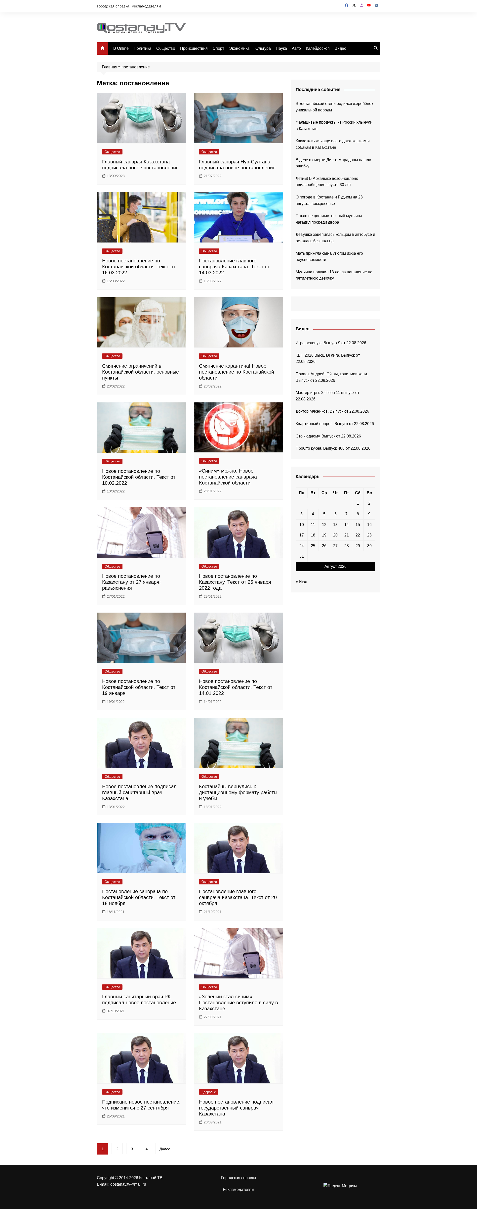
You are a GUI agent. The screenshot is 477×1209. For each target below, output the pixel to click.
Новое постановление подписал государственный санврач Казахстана (236, 1107)
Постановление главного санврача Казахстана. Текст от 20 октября (238, 897)
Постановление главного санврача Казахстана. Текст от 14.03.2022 (234, 266)
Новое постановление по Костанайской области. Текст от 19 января (138, 687)
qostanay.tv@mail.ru (128, 1184)
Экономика (239, 48)
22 (358, 535)
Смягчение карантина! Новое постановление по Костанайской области (236, 372)
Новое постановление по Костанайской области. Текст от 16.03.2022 (138, 266)
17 (301, 535)
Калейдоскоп (318, 48)
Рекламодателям (146, 6)
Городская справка (113, 6)
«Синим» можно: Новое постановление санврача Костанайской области (228, 476)
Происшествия (194, 48)
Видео (340, 48)
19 (324, 535)
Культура (262, 48)
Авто (296, 48)
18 (313, 535)
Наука (281, 48)
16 (369, 525)
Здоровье (208, 1092)
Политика (142, 48)
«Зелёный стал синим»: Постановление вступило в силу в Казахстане (238, 1002)
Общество (165, 48)
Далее (164, 1149)
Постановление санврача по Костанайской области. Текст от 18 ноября (138, 897)
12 (324, 525)
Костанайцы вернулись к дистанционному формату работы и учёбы (238, 792)
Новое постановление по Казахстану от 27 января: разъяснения (131, 582)
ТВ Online (120, 48)
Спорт (218, 48)
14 (346, 525)
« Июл (301, 582)
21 (346, 535)
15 (358, 525)
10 (301, 525)
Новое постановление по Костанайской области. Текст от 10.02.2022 (138, 477)
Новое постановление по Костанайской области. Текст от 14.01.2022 (235, 687)
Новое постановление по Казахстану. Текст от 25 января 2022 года (235, 582)
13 (335, 525)
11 (313, 525)
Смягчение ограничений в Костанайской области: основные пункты (140, 372)
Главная (109, 67)
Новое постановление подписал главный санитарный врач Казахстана (139, 792)
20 (335, 535)
